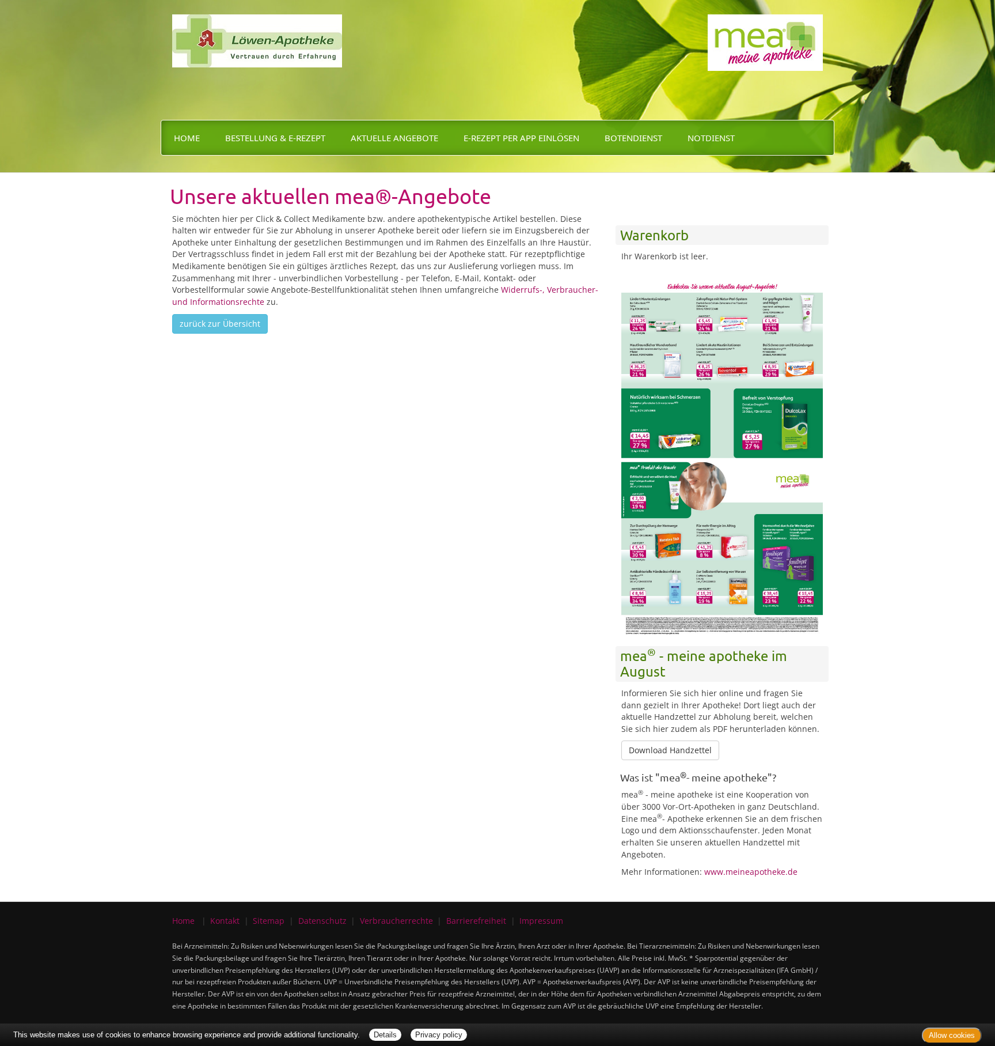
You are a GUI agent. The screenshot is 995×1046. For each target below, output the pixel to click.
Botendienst (633, 138)
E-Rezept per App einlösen (521, 138)
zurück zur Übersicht (220, 323)
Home (187, 138)
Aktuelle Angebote (394, 138)
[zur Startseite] (257, 32)
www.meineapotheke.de (750, 871)
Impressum (541, 920)
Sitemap (268, 920)
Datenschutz (322, 920)
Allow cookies (952, 1035)
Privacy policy (438, 1034)
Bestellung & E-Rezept (275, 138)
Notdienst (711, 138)
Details (385, 1034)
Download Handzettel (670, 750)
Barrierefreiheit (476, 920)
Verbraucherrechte (396, 920)
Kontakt (225, 920)
